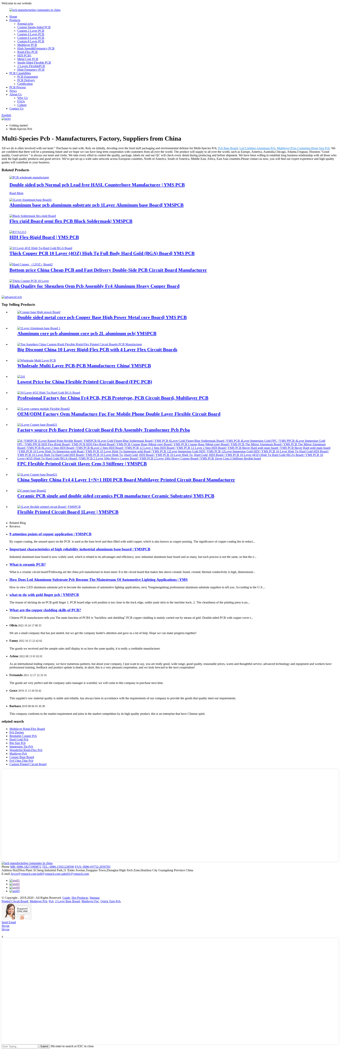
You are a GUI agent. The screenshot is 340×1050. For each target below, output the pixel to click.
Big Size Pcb (17, 743)
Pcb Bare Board (228, 148)
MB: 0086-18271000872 (25, 866)
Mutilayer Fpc (90, 901)
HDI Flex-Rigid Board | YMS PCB (44, 237)
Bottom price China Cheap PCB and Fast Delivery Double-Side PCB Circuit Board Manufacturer (108, 270)
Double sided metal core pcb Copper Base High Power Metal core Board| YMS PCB (102, 317)
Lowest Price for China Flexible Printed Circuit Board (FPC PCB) (84, 381)
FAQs (21, 101)
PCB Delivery (26, 80)
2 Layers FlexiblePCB (31, 66)
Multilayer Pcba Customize (293, 148)
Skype (5, 925)
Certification (25, 83)
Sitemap (95, 897)
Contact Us (16, 108)
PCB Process (17, 87)
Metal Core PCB (27, 59)
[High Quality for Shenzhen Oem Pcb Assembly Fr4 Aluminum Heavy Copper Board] (29, 281)
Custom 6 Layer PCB (30, 37)
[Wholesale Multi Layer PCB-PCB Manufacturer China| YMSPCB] (36, 360)
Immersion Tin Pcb (21, 746)
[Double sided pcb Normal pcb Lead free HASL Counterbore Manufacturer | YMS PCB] (29, 177)
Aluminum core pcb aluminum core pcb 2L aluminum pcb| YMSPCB (86, 333)
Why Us (22, 98)
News (13, 90)
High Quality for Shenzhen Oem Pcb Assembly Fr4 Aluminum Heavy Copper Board (94, 286)
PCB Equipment (27, 76)
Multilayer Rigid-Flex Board (27, 729)
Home (13, 16)
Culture (22, 105)
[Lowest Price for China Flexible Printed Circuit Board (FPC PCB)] (21, 376)
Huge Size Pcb (320, 148)
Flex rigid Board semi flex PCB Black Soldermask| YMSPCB (70, 221)
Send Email (9, 922)
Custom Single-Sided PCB (34, 27)
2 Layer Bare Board (67, 901)
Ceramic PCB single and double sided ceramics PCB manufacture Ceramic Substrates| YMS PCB (115, 495)
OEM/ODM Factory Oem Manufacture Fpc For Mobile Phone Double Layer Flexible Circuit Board (118, 414)
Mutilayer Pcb (18, 753)
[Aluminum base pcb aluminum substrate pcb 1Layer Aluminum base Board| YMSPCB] (30, 199)
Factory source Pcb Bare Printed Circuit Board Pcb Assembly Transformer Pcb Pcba (103, 429)
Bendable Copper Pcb (23, 736)
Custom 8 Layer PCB (30, 41)
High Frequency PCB (30, 69)
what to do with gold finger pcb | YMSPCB (44, 595)
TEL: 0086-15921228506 (58, 866)
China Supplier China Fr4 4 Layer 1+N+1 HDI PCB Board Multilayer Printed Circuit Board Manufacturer (126, 479)
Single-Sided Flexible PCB (34, 62)
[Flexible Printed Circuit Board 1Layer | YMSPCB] (49, 506)
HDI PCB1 (24, 55)
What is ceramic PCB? (27, 564)
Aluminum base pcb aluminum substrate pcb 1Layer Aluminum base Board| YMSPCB (96, 205)
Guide (66, 897)
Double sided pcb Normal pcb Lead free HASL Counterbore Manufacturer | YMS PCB (97, 184)
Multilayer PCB (27, 45)
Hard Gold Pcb (18, 739)
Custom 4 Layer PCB (30, 34)
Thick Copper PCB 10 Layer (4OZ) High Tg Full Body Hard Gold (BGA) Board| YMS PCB (102, 253)
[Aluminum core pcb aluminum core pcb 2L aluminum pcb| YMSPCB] (38, 328)
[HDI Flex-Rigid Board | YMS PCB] (17, 232)
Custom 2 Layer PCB (30, 30)
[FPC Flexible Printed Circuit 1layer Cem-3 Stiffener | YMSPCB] (174, 458)
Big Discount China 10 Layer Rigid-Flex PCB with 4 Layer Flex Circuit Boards (97, 349)
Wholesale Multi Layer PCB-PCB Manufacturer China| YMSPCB (84, 365)
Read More (16, 193)
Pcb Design (16, 732)
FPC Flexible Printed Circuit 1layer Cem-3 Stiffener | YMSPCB (82, 463)
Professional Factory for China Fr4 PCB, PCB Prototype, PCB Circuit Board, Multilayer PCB (112, 397)
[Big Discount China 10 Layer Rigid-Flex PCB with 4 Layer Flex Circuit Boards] (79, 344)
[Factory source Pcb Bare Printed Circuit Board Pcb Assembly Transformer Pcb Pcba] (37, 424)
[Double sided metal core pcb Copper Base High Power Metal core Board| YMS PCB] (38, 312)
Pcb (51, 901)
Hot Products (80, 897)
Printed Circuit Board (15, 901)
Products (14, 20)
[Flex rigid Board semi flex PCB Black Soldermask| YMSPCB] (32, 216)
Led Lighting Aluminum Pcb (257, 148)
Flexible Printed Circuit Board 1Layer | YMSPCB (67, 511)
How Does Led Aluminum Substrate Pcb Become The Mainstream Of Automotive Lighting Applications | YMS (98, 580)
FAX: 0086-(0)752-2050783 (92, 866)
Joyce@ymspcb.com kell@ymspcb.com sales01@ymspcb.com (50, 873)
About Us (15, 94)
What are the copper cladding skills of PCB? (45, 610)
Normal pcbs (25, 23)
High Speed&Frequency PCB (36, 48)
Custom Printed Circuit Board (27, 764)
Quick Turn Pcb (110, 901)
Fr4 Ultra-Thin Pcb (21, 760)
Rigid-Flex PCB (27, 52)
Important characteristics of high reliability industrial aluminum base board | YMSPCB (79, 549)
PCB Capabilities (20, 73)
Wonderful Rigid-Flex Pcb (25, 750)
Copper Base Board (21, 757)
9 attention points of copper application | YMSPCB (50, 534)
